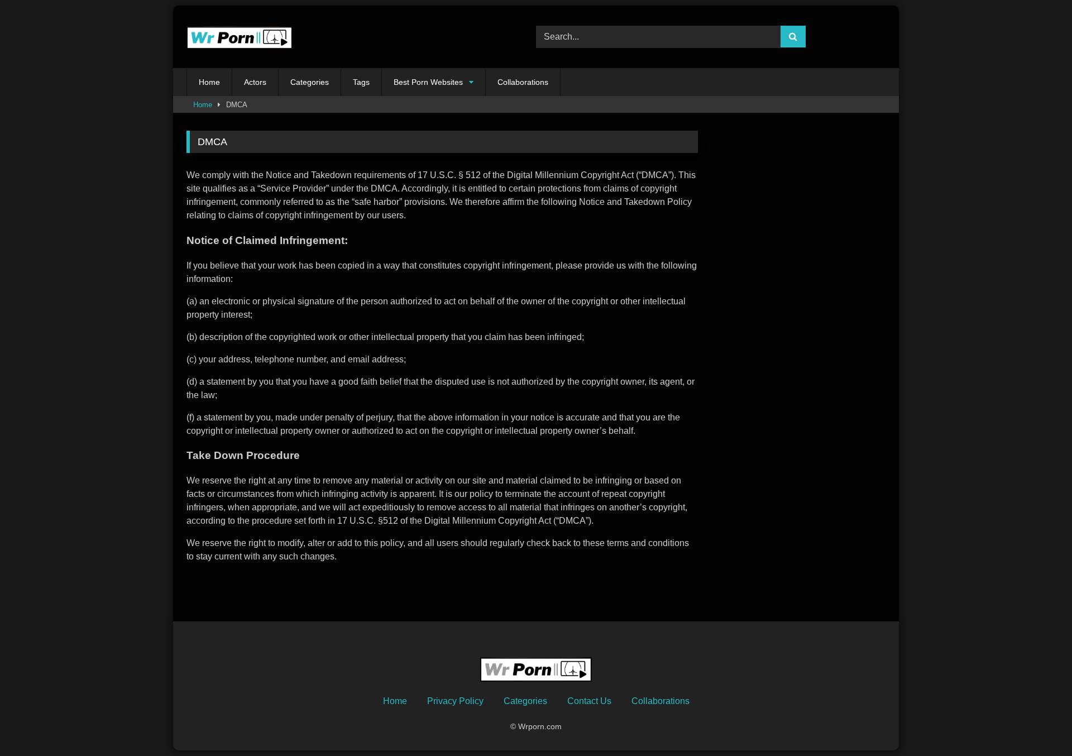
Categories (309, 82)
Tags (361, 82)
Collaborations (522, 82)
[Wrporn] (239, 37)
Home (209, 82)
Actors (255, 82)
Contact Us (589, 701)
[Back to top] (1037, 723)
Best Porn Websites (428, 82)
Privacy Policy (455, 701)
